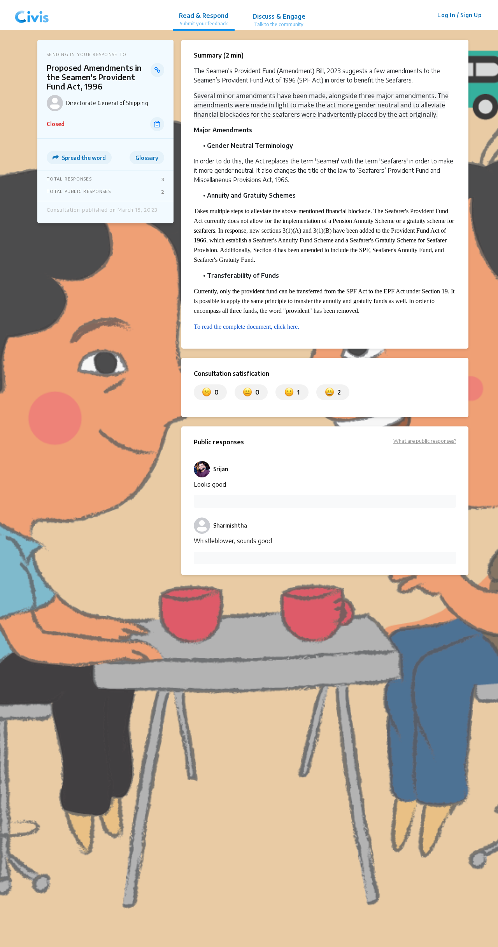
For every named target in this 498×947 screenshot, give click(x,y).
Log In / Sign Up (459, 15)
